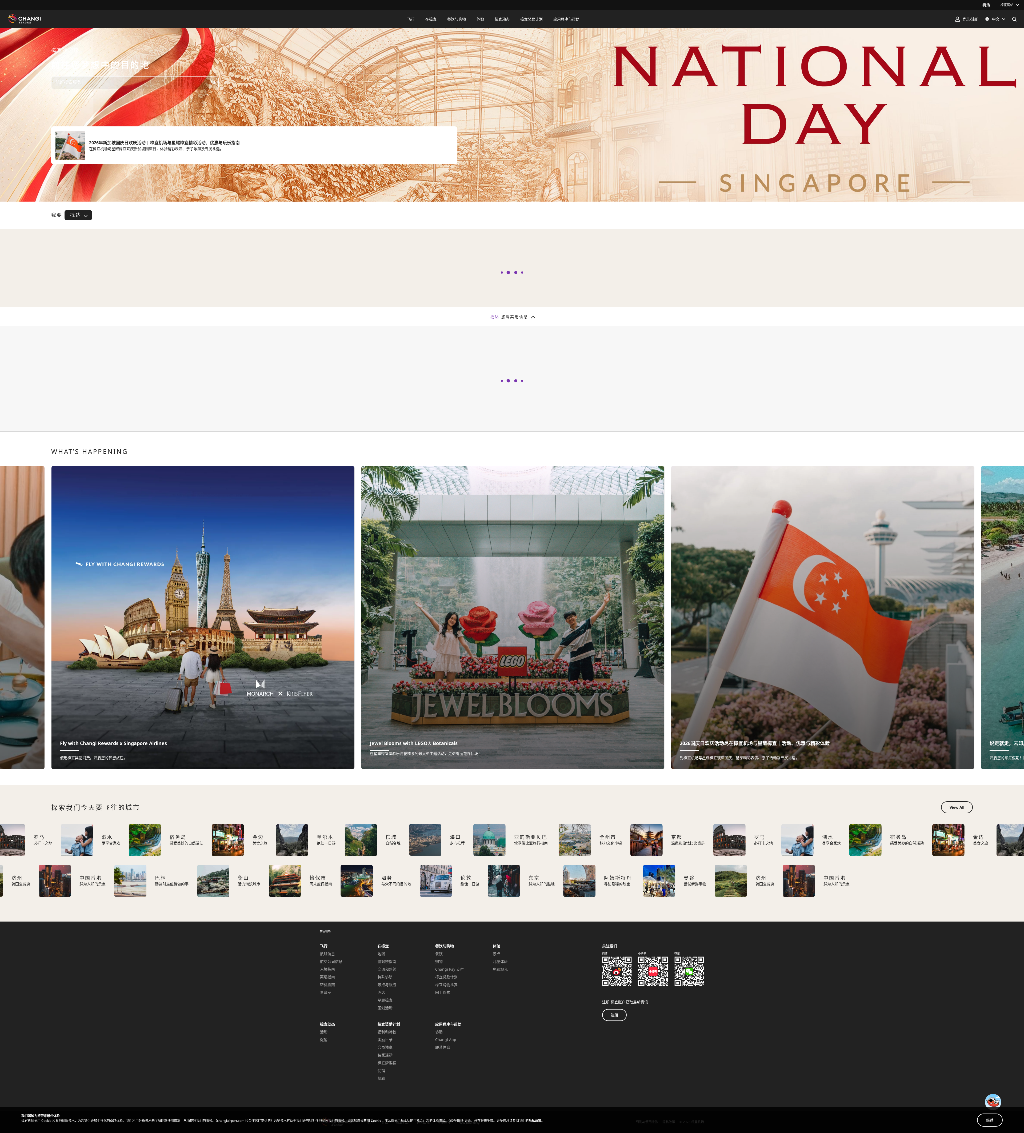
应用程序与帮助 (448, 1024)
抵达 (75, 215)
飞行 (323, 945)
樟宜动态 (327, 1024)
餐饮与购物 (444, 945)
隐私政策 (535, 1120)
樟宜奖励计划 (389, 1024)
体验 (496, 945)
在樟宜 (383, 945)
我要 (56, 215)
